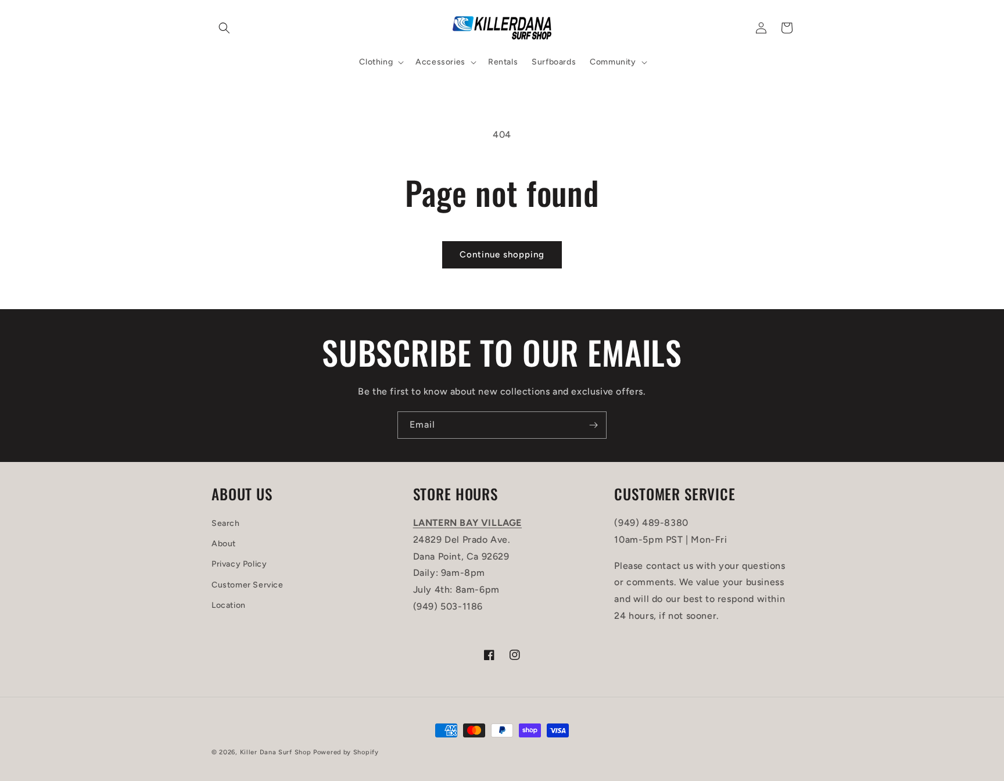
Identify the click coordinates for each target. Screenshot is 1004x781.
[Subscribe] (593, 425)
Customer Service (247, 585)
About (223, 544)
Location (228, 605)
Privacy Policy (239, 564)
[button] (224, 28)
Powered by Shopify (346, 752)
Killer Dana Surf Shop (275, 752)
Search (225, 523)
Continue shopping (502, 254)
